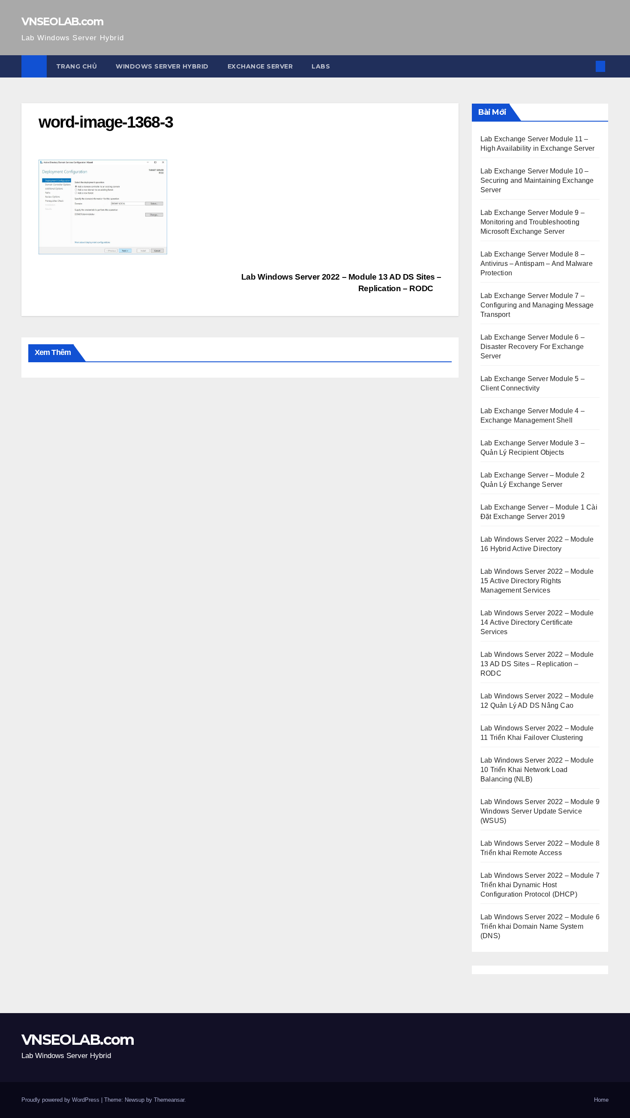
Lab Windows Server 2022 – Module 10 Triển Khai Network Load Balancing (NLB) (537, 770)
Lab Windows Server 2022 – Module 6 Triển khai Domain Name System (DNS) (540, 926)
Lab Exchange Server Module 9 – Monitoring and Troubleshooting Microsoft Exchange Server (532, 222)
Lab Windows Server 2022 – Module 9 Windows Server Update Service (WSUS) (540, 811)
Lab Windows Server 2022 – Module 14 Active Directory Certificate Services (537, 622)
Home (601, 1100)
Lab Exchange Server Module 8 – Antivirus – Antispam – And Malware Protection (536, 263)
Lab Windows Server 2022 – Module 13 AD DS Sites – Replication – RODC (537, 664)
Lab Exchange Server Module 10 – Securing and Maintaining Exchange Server (537, 180)
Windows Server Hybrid (162, 66)
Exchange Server (260, 66)
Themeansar (169, 1100)
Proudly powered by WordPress (61, 1100)
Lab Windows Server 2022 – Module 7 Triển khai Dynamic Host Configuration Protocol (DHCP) (540, 885)
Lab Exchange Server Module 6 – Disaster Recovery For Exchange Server (532, 347)
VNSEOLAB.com (62, 21)
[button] (586, 66)
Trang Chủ (76, 66)
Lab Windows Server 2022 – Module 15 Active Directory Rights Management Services (537, 581)
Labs (321, 66)
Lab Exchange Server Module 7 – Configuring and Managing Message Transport (537, 305)
